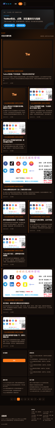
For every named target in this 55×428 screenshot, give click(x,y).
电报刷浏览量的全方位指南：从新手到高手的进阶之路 (41, 389)
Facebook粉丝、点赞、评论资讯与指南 (48, 412)
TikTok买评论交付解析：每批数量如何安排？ (12, 390)
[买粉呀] (7, 4)
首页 (4, 12)
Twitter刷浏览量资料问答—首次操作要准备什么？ (13, 388)
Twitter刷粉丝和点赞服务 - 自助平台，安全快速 (13, 71)
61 (39, 399)
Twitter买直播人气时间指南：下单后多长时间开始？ (19, 74)
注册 (20, 3)
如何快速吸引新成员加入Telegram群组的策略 (39, 387)
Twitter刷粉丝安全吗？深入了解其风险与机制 (17, 189)
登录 (16, 3)
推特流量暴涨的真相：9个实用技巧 (14, 220)
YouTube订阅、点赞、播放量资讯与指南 (48, 416)
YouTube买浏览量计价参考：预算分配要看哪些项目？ (14, 382)
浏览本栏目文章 (20, 25)
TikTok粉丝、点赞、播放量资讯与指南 (36, 416)
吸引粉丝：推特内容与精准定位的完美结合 (16, 303)
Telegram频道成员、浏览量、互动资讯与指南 (48, 419)
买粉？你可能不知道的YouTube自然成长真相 (39, 382)
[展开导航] (24, 3)
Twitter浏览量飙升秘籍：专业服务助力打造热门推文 (40, 107)
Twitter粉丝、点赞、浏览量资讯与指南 (36, 419)
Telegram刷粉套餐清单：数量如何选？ (11, 392)
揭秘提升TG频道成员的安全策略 (36, 384)
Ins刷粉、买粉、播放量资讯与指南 (36, 412)
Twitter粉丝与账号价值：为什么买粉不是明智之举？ (40, 391)
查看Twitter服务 (9, 25)
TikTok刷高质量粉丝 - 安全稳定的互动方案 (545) (40, 359)
